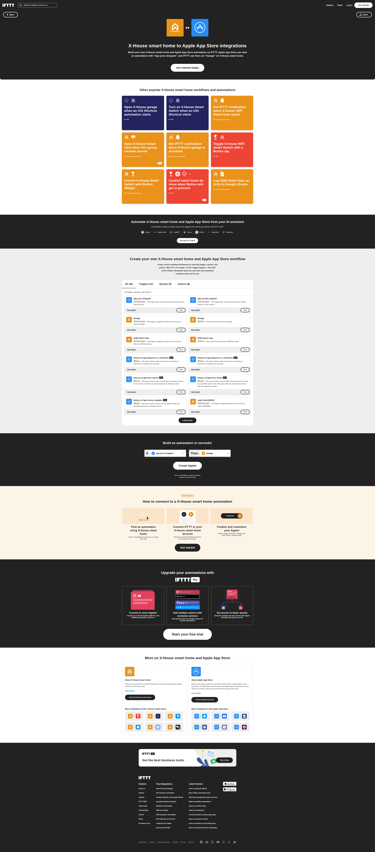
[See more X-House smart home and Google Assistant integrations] (174, 727)
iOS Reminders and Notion (166, 815)
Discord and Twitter (163, 828)
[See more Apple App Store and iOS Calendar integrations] (220, 727)
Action (202, 321)
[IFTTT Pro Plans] (171, 358)
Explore (329, 5)
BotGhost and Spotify (164, 806)
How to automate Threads (198, 819)
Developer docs (144, 823)
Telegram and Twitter (163, 823)
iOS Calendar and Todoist (165, 819)
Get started (363, 5)
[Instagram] (212, 842)
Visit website (129, 691)
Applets (141, 797)
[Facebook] (201, 842)
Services (142, 788)
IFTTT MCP (143, 801)
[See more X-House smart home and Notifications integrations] (134, 727)
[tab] (129, 284)
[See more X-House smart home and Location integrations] (174, 716)
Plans (340, 5)
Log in (349, 5)
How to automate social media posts (202, 823)
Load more (187, 420)
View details (131, 310)
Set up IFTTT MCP (187, 241)
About (190, 842)
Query (138, 361)
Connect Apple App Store (204, 700)
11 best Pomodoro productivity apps (202, 815)
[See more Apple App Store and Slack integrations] (240, 727)
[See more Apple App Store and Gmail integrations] (200, 727)
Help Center (143, 806)
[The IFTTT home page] (8, 5)
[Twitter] (223, 842)
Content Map (143, 810)
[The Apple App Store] (229, 784)
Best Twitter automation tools (199, 793)
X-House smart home (151, 45)
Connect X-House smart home (140, 697)
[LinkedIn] (207, 842)
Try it (181, 310)
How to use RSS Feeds (197, 806)
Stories (141, 793)
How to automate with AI (198, 788)
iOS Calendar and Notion (165, 793)
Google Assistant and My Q (166, 801)
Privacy (183, 842)
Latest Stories (196, 784)
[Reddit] (234, 842)
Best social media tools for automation (203, 828)
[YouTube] (218, 842)
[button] (187, 548)
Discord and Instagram (164, 788)
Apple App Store (200, 45)
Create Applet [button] (187, 465)
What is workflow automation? (200, 801)
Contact (175, 842)
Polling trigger (140, 301)
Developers (143, 842)
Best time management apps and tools (203, 797)
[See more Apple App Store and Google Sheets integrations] (240, 716)
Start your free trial (187, 634)
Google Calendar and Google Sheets (169, 797)
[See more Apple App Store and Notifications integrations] (200, 716)
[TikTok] (229, 842)
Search (141, 815)
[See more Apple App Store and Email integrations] (220, 716)
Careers (152, 842)
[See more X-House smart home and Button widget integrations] (134, 716)
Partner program (164, 842)
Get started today (187, 67)
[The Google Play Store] (229, 789)
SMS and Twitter (162, 810)
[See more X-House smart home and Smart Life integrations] (154, 727)
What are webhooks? (196, 810)
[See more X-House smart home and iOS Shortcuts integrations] (154, 716)
